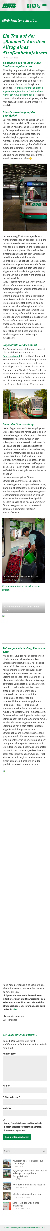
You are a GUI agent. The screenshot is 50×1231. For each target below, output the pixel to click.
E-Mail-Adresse (11, 1097)
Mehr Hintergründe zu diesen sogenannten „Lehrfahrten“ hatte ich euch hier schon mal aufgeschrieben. (24, 91)
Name (6, 1085)
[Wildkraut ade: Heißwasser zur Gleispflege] (7, 1164)
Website (7, 1108)
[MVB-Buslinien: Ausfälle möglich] (7, 1186)
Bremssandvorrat (11, 356)
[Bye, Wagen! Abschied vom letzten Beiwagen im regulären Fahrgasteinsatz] (7, 1173)
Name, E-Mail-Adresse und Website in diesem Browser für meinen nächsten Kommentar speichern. (22, 1127)
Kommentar (9, 1053)
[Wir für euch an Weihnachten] (7, 1196)
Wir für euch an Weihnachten (26, 1194)
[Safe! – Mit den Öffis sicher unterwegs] (7, 1206)
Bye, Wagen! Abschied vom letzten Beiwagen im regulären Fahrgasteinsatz (29, 1173)
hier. (15, 1009)
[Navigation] (44, 5)
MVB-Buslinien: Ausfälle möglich (28, 1184)
